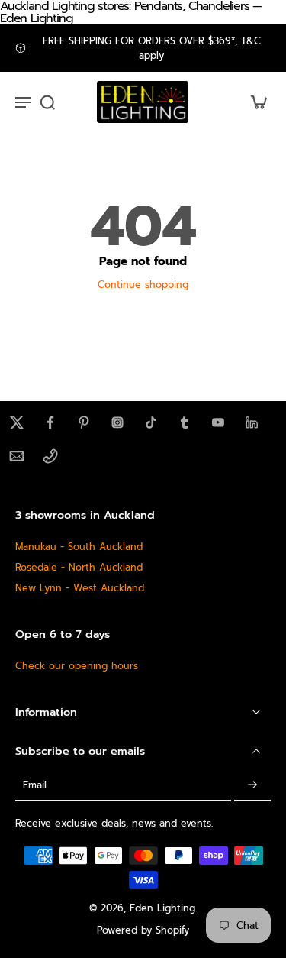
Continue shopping (143, 284)
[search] (47, 101)
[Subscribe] (252, 785)
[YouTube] (218, 422)
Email (35, 785)
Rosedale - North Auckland (79, 567)
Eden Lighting (162, 908)
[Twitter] (17, 422)
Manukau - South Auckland (79, 546)
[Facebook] (50, 422)
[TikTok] (151, 422)
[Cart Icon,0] (254, 102)
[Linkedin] (251, 422)
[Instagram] (117, 422)
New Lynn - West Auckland (79, 588)
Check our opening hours (76, 666)
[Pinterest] (84, 422)
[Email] (17, 456)
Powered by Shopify (143, 930)
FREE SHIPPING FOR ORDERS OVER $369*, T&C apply (152, 48)
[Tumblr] (184, 422)
